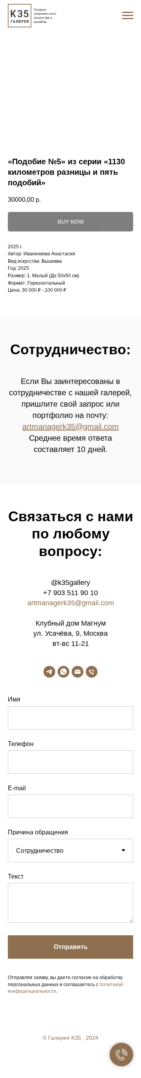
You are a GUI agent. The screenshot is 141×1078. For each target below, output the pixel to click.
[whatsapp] (63, 672)
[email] (77, 672)
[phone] (92, 672)
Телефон (21, 744)
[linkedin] (86, 1058)
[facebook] (55, 1058)
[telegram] (49, 672)
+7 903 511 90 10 (70, 593)
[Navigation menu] (127, 16)
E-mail (17, 788)
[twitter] (70, 1058)
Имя (14, 699)
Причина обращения (38, 832)
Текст (16, 876)
